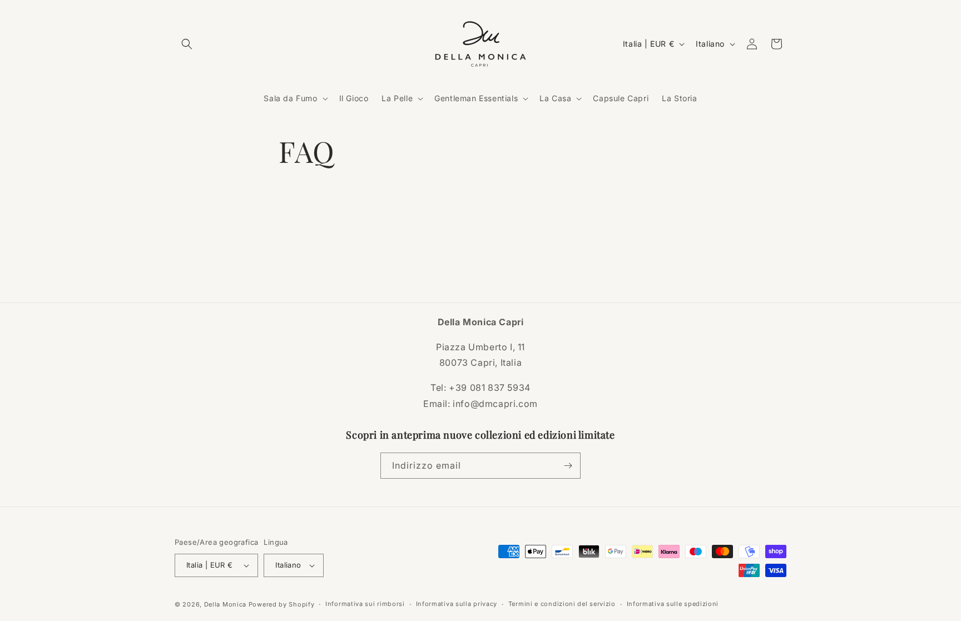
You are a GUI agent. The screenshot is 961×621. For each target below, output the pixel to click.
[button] (187, 44)
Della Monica (225, 604)
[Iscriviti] (568, 466)
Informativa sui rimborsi (365, 604)
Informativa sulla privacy (457, 604)
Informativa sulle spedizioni (673, 604)
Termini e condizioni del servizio (562, 604)
